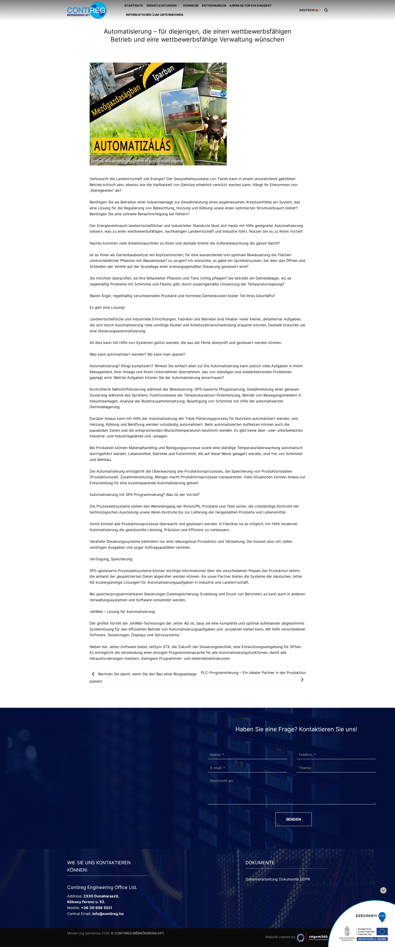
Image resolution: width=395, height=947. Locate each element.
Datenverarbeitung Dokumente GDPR (278, 879)
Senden (293, 819)
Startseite (133, 5)
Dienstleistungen (162, 5)
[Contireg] (92, 10)
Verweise (191, 5)
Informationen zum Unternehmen (154, 14)
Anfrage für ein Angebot (250, 5)
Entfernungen (214, 5)
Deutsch (306, 10)
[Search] (326, 10)
